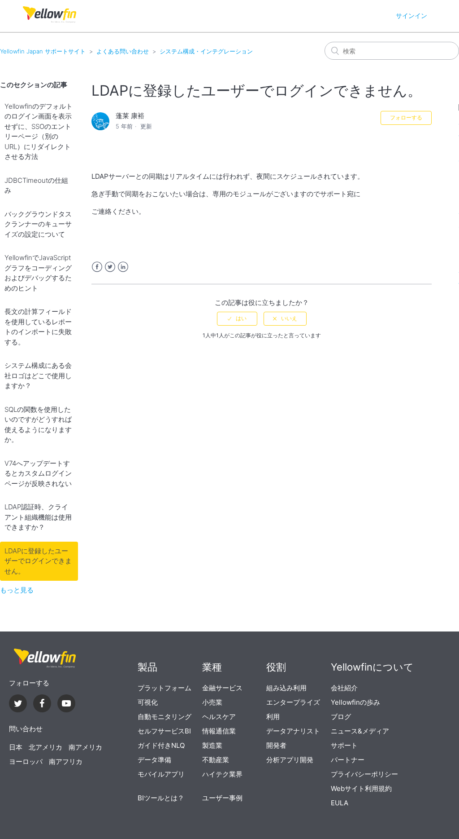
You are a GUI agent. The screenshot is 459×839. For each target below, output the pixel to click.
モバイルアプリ (161, 774)
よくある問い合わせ (122, 51)
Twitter (110, 267)
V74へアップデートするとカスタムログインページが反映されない (38, 473)
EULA (339, 803)
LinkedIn (123, 267)
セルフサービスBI (164, 731)
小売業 (212, 702)
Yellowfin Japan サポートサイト (43, 51)
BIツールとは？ (161, 798)
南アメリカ (85, 747)
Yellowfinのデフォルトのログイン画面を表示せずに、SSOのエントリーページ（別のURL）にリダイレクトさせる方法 (38, 131)
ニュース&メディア (360, 731)
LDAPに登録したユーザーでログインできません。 (38, 561)
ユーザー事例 (222, 798)
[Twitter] (18, 704)
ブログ (341, 716)
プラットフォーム (164, 688)
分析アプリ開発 (289, 759)
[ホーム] (49, 20)
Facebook (97, 267)
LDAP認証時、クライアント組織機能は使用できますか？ (38, 517)
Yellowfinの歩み (355, 702)
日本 (15, 747)
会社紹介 (344, 688)
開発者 (276, 745)
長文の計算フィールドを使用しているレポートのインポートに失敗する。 (38, 326)
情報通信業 (219, 731)
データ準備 (154, 759)
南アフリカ (65, 761)
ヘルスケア (219, 716)
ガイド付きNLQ (161, 745)
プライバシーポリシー (364, 774)
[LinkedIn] (42, 704)
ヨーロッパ (26, 761)
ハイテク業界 (222, 774)
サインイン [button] (411, 15)
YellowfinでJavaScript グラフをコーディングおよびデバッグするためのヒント (38, 272)
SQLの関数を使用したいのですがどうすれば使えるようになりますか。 (38, 424)
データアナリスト (293, 731)
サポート (344, 745)
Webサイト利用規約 (361, 788)
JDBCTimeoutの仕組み (36, 185)
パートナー (347, 759)
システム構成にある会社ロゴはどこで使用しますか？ (38, 375)
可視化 (148, 702)
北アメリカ (45, 747)
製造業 (212, 745)
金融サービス (222, 688)
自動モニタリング (164, 716)
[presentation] (45, 659)
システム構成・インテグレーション (206, 51)
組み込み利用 (286, 688)
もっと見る (17, 590)
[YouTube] (66, 704)
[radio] (237, 318)
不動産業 (215, 759)
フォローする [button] (406, 117)
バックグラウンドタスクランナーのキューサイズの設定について (38, 224)
